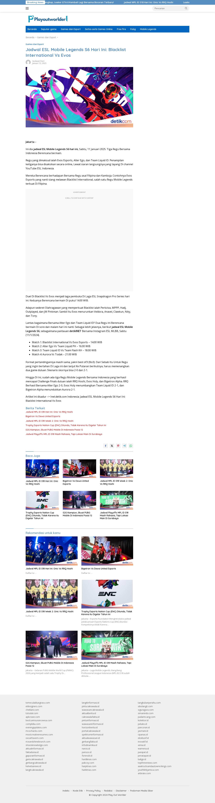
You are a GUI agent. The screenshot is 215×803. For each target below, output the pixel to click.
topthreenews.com (147, 762)
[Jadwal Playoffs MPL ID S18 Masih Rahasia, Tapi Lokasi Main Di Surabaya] (116, 500)
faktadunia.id (32, 752)
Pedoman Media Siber (141, 790)
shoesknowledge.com (37, 745)
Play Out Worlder (117, 795)
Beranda (32, 29)
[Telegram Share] (124, 445)
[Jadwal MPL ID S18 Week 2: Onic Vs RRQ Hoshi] (116, 468)
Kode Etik (78, 790)
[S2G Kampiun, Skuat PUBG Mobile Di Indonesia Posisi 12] (79, 500)
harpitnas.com (89, 766)
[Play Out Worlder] (47, 18)
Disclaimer (121, 790)
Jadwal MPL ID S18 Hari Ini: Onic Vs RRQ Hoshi (128, 2)
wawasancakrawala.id (93, 709)
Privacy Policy (93, 790)
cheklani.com (32, 709)
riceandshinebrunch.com (38, 741)
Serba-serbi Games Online (99, 29)
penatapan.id (144, 755)
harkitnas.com (89, 769)
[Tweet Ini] (112, 445)
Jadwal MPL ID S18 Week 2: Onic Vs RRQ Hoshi (49, 420)
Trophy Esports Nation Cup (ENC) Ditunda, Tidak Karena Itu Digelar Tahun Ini (66, 425)
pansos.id (86, 752)
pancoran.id (144, 727)
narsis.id (86, 748)
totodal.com (32, 713)
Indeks (66, 790)
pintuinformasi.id (90, 720)
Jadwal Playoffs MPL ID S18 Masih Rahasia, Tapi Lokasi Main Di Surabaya (64, 434)
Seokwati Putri (38, 61)
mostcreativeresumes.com (39, 734)
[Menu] (28, 8)
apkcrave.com (33, 716)
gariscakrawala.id (34, 759)
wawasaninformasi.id (92, 723)
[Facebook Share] (105, 445)
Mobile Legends (148, 29)
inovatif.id (143, 741)
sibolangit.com (145, 706)
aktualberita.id (89, 713)
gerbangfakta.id (90, 741)
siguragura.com (146, 709)
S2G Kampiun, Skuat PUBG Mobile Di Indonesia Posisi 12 (54, 429)
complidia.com (33, 723)
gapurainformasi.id (35, 755)
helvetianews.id (33, 766)
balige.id (142, 759)
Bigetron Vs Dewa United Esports (43, 416)
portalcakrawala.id (91, 730)
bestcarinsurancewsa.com (39, 720)
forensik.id (87, 755)
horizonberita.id (90, 727)
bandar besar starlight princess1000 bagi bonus (162, 37)
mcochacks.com (34, 730)
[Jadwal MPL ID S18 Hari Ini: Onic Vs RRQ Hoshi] (42, 468)
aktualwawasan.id (91, 737)
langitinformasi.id (90, 702)
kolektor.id (143, 720)
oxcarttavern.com (35, 737)
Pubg (133, 29)
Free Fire (121, 29)
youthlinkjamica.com (148, 769)
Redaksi (108, 790)
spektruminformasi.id (92, 734)
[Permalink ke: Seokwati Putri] (28, 62)
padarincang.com (146, 716)
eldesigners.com (34, 706)
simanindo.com (145, 713)
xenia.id (141, 745)
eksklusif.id (143, 737)
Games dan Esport (71, 29)
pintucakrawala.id (90, 706)
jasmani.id (143, 730)
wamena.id (143, 748)
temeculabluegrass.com (38, 702)
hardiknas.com (89, 759)
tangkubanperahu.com (149, 702)
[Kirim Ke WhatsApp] (130, 445)
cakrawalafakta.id (90, 716)
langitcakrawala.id (35, 769)
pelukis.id (142, 723)
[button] (186, 8)
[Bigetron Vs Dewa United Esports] (79, 468)
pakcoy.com (88, 762)
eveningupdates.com (36, 727)
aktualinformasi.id (35, 748)
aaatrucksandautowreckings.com (154, 766)
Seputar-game (49, 29)
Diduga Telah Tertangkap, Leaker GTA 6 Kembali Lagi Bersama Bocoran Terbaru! (49, 2)
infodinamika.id (89, 745)
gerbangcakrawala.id (36, 762)
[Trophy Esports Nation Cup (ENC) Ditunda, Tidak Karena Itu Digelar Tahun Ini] (42, 500)
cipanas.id (143, 734)
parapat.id (143, 752)
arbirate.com (144, 773)
